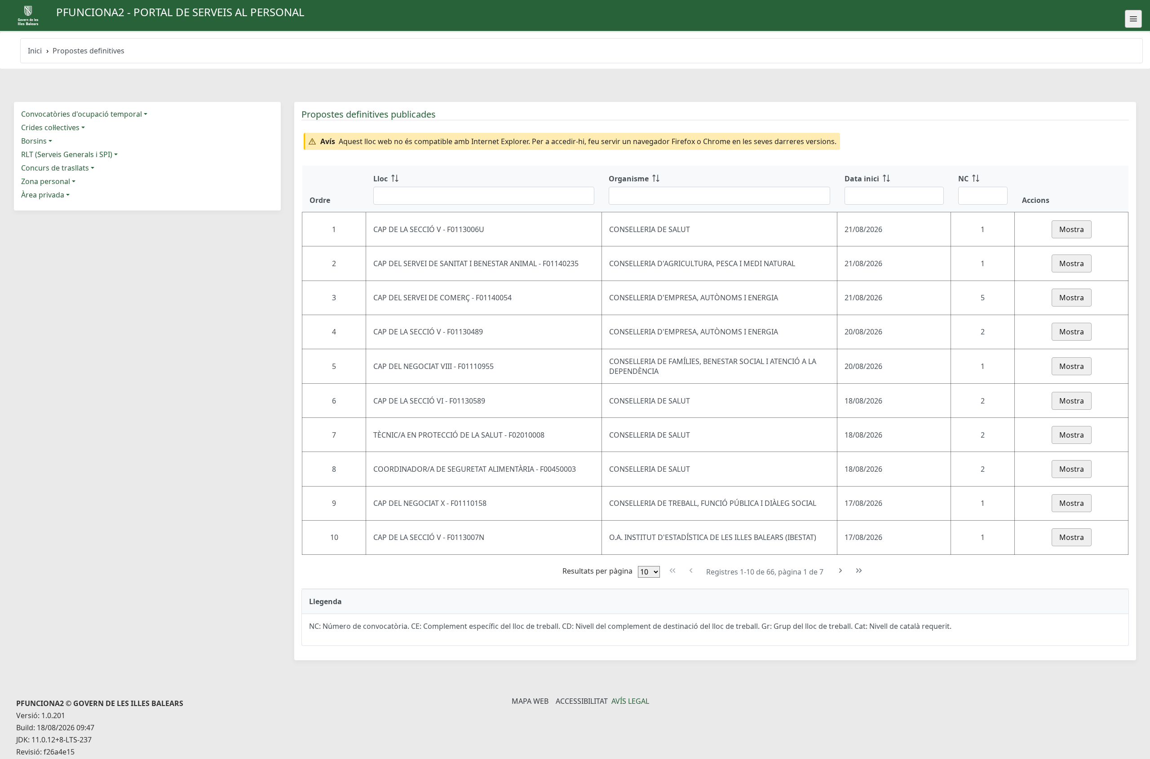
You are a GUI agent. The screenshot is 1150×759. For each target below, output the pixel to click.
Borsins (34, 141)
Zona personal (45, 181)
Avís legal (630, 701)
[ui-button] (1133, 19)
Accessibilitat (582, 701)
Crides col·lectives (50, 127)
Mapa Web (530, 701)
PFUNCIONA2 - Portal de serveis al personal (180, 11)
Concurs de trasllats (55, 168)
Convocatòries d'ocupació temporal (81, 114)
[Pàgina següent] (840, 570)
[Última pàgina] (859, 570)
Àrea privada (42, 195)
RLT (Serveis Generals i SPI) (66, 154)
